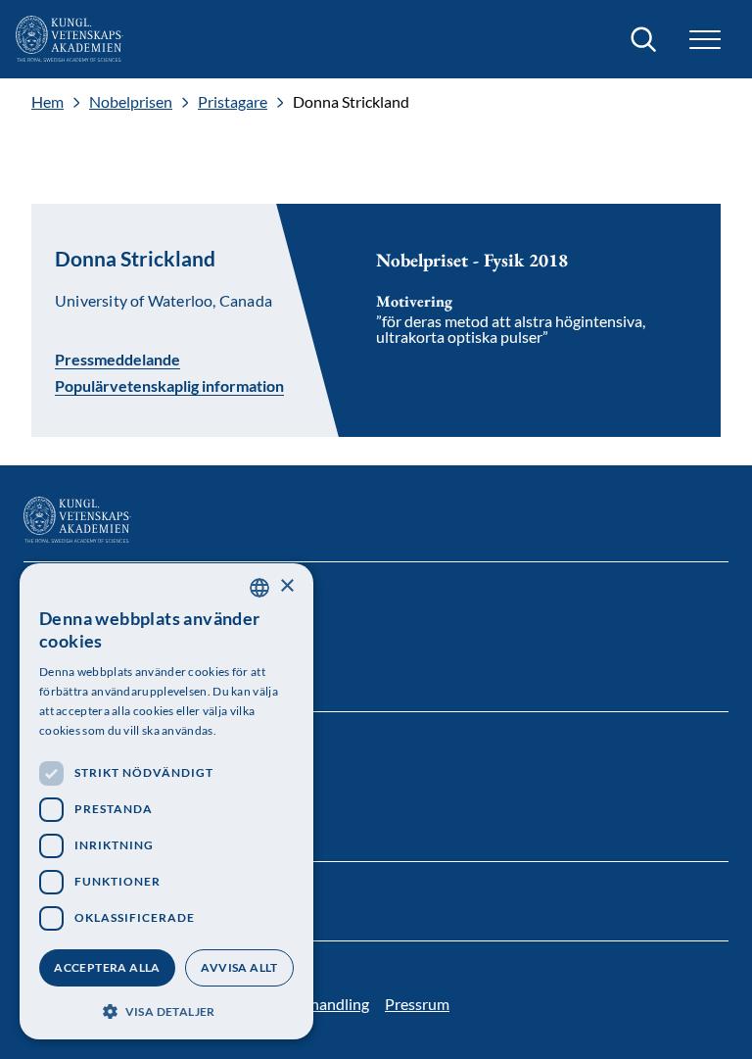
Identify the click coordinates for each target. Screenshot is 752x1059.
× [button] (286, 586)
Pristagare (232, 102)
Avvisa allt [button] (239, 967)
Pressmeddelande (117, 358)
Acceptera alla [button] (107, 967)
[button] (166, 1009)
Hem (47, 102)
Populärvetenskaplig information (169, 386)
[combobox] (259, 588)
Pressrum (417, 1003)
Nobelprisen (130, 102)
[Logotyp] (69, 39)
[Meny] (705, 39)
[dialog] (166, 801)
